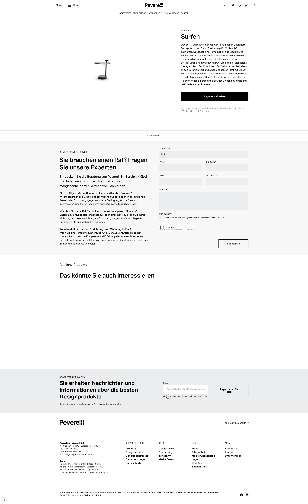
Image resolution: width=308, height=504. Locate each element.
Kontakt (230, 452)
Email (165, 383)
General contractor (137, 456)
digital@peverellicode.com (79, 455)
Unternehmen (233, 456)
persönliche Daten (216, 218)
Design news (166, 449)
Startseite (125, 13)
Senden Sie (233, 244)
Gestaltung (165, 452)
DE (255, 5)
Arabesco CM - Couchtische (76, 359)
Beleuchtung (199, 467)
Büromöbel (198, 452)
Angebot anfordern (215, 96)
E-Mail (162, 176)
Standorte (231, 449)
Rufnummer (211, 176)
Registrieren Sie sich (229, 390)
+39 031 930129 (70, 449)
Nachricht (164, 190)
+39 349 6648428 (73, 452)
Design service (134, 452)
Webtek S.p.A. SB (92, 495)
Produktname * (165, 149)
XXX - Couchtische (133, 359)
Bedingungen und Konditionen (205, 492)
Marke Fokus (166, 459)
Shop (135, 13)
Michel (252, 359)
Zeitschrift (165, 456)
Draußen (197, 463)
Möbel (143, 13)
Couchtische (172, 13)
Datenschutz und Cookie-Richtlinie (172, 492)
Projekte (131, 449)
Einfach (190, 359)
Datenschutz (165, 214)
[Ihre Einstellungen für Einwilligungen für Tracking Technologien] (4, 500)
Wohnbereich (156, 13)
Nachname (210, 162)
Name (161, 162)
